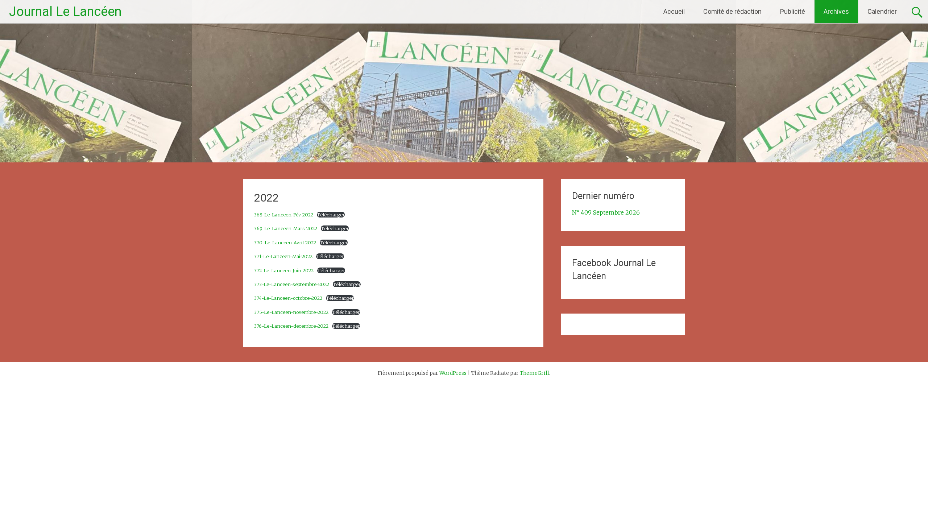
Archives (836, 11)
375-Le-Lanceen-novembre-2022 (291, 312)
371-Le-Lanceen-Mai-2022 (283, 256)
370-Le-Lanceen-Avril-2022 (285, 242)
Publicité (792, 11)
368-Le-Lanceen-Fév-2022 (283, 215)
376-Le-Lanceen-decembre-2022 (291, 326)
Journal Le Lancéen (65, 11)
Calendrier (882, 11)
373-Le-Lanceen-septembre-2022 (291, 284)
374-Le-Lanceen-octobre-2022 (288, 298)
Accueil (674, 11)
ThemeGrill (534, 373)
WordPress (453, 373)
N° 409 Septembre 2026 (606, 212)
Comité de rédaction (732, 11)
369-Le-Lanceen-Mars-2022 (285, 228)
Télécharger (331, 215)
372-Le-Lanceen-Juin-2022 (284, 270)
